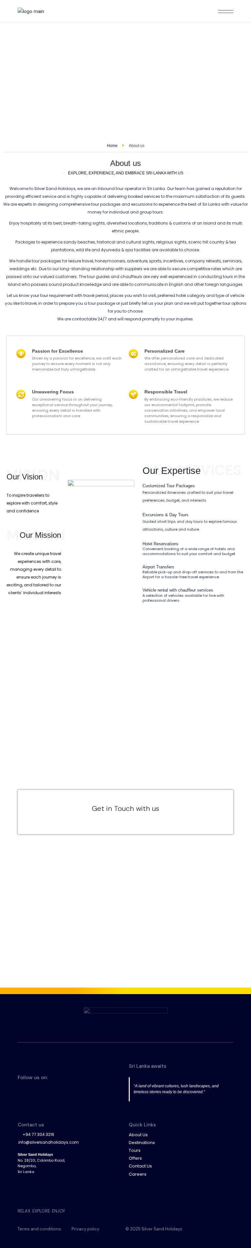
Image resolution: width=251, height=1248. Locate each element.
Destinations (142, 1142)
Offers (135, 1158)
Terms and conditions (39, 1229)
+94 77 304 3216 (38, 1134)
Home (112, 145)
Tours (135, 1150)
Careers (137, 1174)
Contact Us (140, 1166)
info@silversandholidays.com (48, 1142)
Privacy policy (85, 1229)
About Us (138, 1135)
